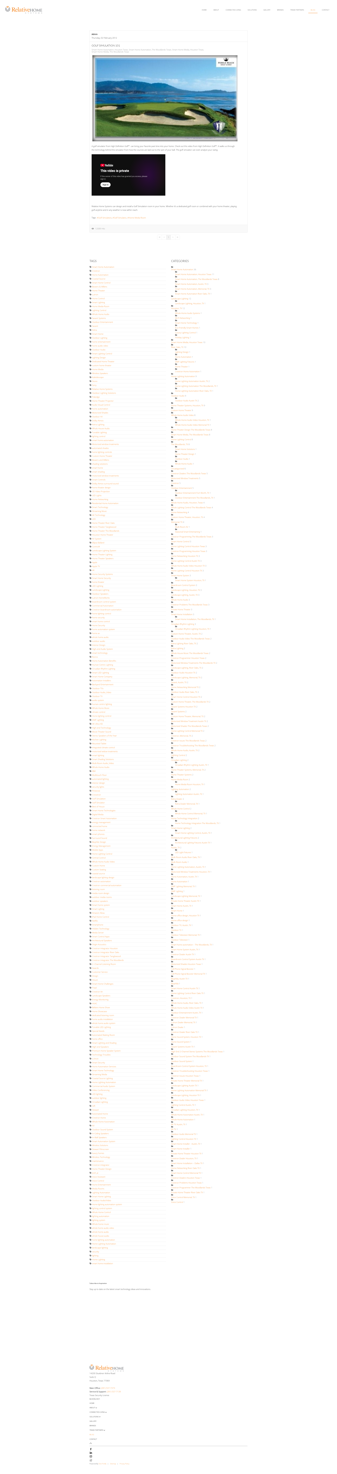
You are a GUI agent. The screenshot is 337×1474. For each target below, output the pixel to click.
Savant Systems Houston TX (183, 706)
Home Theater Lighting (102, 554)
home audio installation (102, 1019)
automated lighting (100, 779)
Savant (95, 326)
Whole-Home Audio (100, 767)
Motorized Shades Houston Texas (186, 964)
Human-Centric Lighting (102, 664)
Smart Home (97, 334)
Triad (94, 987)
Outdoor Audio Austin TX (186, 400)
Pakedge (96, 397)
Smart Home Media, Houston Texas (188, 50)
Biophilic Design (99, 842)
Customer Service (100, 972)
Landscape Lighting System (104, 550)
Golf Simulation (105, 217)
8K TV (174, 1129)
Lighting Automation (101, 1192)
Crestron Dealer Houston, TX (184, 1158)
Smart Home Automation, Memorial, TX (192, 289)
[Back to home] (24, 10)
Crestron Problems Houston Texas (186, 1182)
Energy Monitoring (100, 999)
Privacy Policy (124, 1464)
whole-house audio (100, 1236)
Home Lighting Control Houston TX (186, 570)
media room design (100, 893)
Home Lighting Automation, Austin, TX (187, 867)
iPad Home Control (100, 916)
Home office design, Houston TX (185, 915)
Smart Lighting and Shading (104, 1043)
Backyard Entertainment (102, 684)
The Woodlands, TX (179, 444)
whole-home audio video (103, 1228)
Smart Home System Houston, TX (189, 580)
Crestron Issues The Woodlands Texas (188, 740)
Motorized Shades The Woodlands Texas (189, 726)
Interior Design (98, 645)
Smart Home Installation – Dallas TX (186, 1163)
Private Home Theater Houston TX (186, 1153)
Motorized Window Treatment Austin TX (188, 721)
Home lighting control (101, 716)
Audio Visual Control (101, 404)
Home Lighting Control (102, 853)
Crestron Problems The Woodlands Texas (189, 604)
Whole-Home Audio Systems (187, 313)
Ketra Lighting (98, 424)
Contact (325, 10)
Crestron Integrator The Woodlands (108, 960)
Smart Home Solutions (185, 449)
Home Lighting (98, 1259)
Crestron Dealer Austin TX (182, 954)
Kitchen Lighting (99, 739)
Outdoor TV (97, 696)
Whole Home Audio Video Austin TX (186, 1007)
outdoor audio (98, 641)
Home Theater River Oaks (103, 523)
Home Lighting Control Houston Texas (188, 546)
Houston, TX (176, 308)
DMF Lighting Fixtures (184, 361)
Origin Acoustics (99, 944)
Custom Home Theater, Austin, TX (186, 633)
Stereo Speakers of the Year (104, 735)
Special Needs (98, 1031)
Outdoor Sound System (102, 1129)
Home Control (98, 298)
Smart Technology (100, 507)
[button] (91, 1443)
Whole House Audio (101, 428)
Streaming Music (99, 511)
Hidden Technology (100, 928)
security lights (98, 787)
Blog (313, 10)
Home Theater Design (101, 1169)
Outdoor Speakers (100, 594)
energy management (101, 822)
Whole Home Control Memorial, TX (190, 813)
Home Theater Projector (103, 401)
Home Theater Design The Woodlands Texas (190, 429)
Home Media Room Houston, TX (189, 784)
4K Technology (98, 515)
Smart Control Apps (101, 936)
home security (98, 617)
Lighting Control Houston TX (183, 1139)
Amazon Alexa (98, 913)
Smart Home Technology (103, 1070)
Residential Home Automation (105, 503)
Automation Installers (101, 680)
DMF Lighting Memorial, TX (183, 886)
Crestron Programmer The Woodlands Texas (191, 1187)
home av (96, 633)
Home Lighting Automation (104, 1082)
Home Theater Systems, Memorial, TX (187, 769)
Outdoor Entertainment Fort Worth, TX (192, 493)
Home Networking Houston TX (184, 556)
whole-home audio (100, 1232)
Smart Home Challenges (102, 983)
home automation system (103, 629)
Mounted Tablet (99, 743)
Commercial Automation (102, 605)
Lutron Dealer (177, 1027)
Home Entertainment (101, 1184)
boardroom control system (104, 601)
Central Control (99, 857)
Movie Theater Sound (101, 731)
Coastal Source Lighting (102, 1078)
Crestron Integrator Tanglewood (106, 956)
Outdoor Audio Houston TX (183, 672)
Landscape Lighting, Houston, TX (189, 303)
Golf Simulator (120, 217)
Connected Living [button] (233, 10)
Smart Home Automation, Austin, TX (191, 284)
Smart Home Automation (103, 267)
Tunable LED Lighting (101, 1027)
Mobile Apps (97, 850)
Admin (95, 34)
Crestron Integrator (100, 1165)
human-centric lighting (102, 704)
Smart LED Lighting (100, 672)
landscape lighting (100, 1247)
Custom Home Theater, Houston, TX (187, 517)
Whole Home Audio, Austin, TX (184, 750)
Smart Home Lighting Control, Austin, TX (192, 833)
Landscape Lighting (100, 590)
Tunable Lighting (99, 432)
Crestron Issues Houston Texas (185, 1075)
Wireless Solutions (100, 1145)
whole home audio (100, 637)
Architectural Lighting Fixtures (184, 837)
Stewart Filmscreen (100, 1149)
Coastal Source (98, 278)
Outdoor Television (179, 939)
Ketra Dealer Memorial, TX (186, 803)
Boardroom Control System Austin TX (187, 959)
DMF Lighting (98, 720)
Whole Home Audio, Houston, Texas (187, 502)
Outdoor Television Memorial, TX (185, 935)
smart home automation (103, 440)
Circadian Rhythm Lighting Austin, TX (191, 765)
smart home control (101, 621)
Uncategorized (177, 468)
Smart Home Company (102, 676)
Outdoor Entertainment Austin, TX (186, 1012)
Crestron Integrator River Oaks (105, 952)
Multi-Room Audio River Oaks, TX (185, 857)
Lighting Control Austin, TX (182, 1105)
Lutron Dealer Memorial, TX (183, 1022)
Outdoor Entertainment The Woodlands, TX (194, 497)
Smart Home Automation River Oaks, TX (192, 293)
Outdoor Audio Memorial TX (183, 1134)
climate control (98, 712)
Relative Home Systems (102, 389)
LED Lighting (97, 586)
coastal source (98, 873)
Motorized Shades (100, 412)
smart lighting (98, 755)
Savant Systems (99, 318)
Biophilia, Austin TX (179, 978)
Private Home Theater (181, 609)
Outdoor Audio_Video (101, 692)
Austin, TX (175, 847)
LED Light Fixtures (183, 852)
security (95, 1251)
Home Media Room (137, 217)
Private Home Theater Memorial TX (186, 1080)
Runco (95, 657)
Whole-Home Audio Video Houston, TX (192, 420)
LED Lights (96, 495)
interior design (98, 783)
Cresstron (96, 794)
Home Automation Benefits (104, 660)
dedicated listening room (103, 1015)
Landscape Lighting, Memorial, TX (185, 677)
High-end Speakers (100, 1046)
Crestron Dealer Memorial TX (184, 1017)
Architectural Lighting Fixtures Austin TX (192, 842)
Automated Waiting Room (103, 1035)
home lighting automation (103, 1239)
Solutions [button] (252, 10)
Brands (280, 10)
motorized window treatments (105, 475)
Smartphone (97, 924)
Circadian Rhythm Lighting (103, 668)
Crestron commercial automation (106, 885)
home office (97, 1039)
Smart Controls (98, 479)
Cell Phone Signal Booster (182, 969)
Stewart (95, 1109)
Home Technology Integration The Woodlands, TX (197, 823)
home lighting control (101, 613)
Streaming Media (99, 1074)
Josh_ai (95, 1173)
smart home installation (102, 1263)
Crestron (96, 271)
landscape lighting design (103, 877)
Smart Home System (180, 575)
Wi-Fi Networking (182, 318)
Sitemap (113, 1464)
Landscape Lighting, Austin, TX (184, 595)
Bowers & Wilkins (99, 286)
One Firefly (102, 1464)
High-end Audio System (102, 649)
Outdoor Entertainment (102, 322)
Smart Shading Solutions (103, 759)
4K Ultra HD (97, 723)
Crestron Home (99, 1117)
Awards (95, 968)
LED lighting (97, 1094)
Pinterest (96, 790)
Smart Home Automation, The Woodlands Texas (150, 50)
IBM (94, 771)
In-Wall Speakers (99, 1137)
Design (95, 976)
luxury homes (98, 1153)
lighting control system (102, 1208)
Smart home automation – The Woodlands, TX (191, 944)
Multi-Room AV (182, 527)
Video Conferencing (101, 1090)
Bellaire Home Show (101, 1007)
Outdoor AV (97, 416)
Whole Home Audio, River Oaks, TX (186, 1003)
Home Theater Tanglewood (104, 527)
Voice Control (98, 1180)
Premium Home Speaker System (106, 1050)
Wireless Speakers (100, 373)
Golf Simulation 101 (106, 45)
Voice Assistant (98, 1176)
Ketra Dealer (177, 799)
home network (98, 830)
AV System (96, 538)
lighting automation (100, 1216)
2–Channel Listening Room (104, 964)
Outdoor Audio (98, 349)
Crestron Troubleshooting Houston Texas (189, 1071)
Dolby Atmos (97, 420)
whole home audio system (103, 1023)
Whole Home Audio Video (103, 861)
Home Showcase (99, 1011)
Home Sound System (180, 1041)
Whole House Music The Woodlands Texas (190, 653)
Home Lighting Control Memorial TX (187, 731)
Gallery (266, 10)
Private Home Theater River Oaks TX (187, 1192)
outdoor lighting (99, 1098)
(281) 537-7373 (108, 1388)
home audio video (100, 345)
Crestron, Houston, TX (181, 998)
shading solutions (100, 464)
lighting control (98, 436)
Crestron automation (101, 881)
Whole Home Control (101, 1212)
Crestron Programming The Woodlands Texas (191, 536)
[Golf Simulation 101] (164, 98)
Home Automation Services (104, 1066)
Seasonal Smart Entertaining (187, 531)
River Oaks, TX (177, 347)
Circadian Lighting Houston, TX (185, 1109)
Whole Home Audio (100, 314)
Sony (94, 385)
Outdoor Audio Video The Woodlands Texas (190, 638)
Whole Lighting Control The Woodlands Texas (191, 507)
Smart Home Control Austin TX (184, 988)
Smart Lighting (98, 302)
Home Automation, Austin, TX (184, 876)
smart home (97, 467)
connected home (99, 826)
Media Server (98, 932)
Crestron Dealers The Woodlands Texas (188, 473)
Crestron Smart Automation (104, 818)
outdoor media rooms (102, 897)
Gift (93, 1106)
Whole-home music (100, 1224)
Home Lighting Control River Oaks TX (187, 993)
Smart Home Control (101, 282)
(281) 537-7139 (114, 1391)
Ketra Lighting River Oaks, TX (184, 643)
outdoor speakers (100, 901)
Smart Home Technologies (103, 810)
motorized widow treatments (105, 751)
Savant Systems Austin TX (182, 1046)
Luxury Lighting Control (185, 332)
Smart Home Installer (180, 1148)
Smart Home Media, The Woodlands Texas (110, 52)
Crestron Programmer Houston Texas (188, 658)
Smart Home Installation (182, 614)
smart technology (100, 653)
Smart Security (98, 1062)
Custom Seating (99, 869)
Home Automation (100, 274)
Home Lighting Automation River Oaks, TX (193, 391)
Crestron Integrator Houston (105, 948)
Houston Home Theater (102, 534)
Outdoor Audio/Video (101, 1200)
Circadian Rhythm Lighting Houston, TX (192, 629)
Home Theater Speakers (102, 558)
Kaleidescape (98, 377)
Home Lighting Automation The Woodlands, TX (195, 386)
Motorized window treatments (105, 444)
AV (93, 1125)
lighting (95, 1255)
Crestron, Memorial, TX (181, 735)
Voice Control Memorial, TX (183, 1197)
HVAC (94, 1003)
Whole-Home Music (100, 708)
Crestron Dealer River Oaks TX (184, 1032)
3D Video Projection (101, 491)
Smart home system (101, 905)
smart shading (98, 471)
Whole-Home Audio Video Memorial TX (192, 425)
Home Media (97, 369)
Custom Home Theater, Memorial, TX (187, 716)
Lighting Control (99, 310)
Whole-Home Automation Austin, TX (187, 1114)
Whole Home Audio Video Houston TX (188, 565)
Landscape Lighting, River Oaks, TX (186, 667)
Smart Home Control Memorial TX (186, 1173)
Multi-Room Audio (179, 862)
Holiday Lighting (182, 337)
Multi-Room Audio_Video (103, 763)
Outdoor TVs (97, 688)
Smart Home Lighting (101, 1196)
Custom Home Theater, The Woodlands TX (190, 701)
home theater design (101, 487)
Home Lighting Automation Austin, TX (191, 381)
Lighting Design (99, 357)
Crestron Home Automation (187, 371)
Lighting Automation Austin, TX (188, 794)
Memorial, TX (176, 522)
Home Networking (100, 499)
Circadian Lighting (100, 1102)
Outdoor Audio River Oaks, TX (184, 692)
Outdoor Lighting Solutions (104, 393)
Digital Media (97, 814)
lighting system (98, 1220)
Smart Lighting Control (102, 353)
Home (204, 10)
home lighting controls (102, 452)
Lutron (95, 294)
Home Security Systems (102, 574)
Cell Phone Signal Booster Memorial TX (188, 973)
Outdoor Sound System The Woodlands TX (190, 1056)
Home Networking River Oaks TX (185, 1168)
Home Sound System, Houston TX (186, 1037)
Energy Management (101, 846)
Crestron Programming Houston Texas (188, 551)
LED (94, 519)
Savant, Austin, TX (179, 682)
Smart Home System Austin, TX (184, 949)
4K (93, 570)
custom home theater (101, 365)
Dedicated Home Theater (103, 361)
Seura (94, 381)
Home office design (179, 920)
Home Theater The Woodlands (105, 530)
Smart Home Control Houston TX (185, 697)
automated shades (100, 448)
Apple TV (96, 566)
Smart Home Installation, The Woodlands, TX (194, 619)
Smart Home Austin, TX (181, 905)
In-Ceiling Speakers (100, 1133)
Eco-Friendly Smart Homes (187, 327)
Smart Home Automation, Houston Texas (110, 50)
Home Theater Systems (181, 774)
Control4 (96, 546)
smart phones (98, 834)
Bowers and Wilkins (100, 460)
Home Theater (98, 290)
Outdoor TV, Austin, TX (181, 925)
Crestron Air (97, 991)
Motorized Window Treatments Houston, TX (190, 871)
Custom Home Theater (102, 456)
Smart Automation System (103, 1141)
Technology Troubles (101, 1054)
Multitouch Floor (99, 775)
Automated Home (100, 1113)
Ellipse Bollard (98, 542)
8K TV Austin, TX (178, 1124)
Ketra (94, 330)
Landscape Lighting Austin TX (184, 1085)
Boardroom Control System (183, 585)
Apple (94, 562)
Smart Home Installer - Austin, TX (186, 1143)
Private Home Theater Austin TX (185, 901)
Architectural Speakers (102, 940)
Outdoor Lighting (99, 337)
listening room (98, 889)
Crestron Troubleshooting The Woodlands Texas (192, 745)
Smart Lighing (98, 909)
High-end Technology (101, 727)
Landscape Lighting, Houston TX (185, 1095)
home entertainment (101, 341)
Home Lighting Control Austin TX (185, 561)
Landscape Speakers (101, 995)
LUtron (95, 1058)
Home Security (98, 625)
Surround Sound (99, 838)
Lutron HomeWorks (101, 597)
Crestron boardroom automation (107, 609)
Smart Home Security (101, 578)
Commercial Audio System (103, 1086)
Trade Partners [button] (297, 10)
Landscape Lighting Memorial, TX (185, 896)
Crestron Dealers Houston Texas (185, 1177)
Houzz (95, 980)
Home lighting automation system (107, 1204)
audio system (98, 700)
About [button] (216, 10)
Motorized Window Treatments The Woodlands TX (193, 663)
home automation (100, 408)
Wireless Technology (101, 1157)
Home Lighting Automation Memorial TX (188, 1090)
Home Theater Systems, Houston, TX (187, 405)
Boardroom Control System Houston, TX (189, 1066)
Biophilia (175, 983)
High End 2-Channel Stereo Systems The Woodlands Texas (197, 1051)
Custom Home (98, 865)
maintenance (98, 1161)
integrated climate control (103, 747)
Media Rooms (98, 1188)
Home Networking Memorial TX (185, 687)
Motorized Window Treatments (185, 478)
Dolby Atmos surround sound (105, 483)
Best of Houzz (98, 806)
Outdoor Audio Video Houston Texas (187, 1100)
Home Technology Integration (184, 818)
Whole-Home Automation (103, 1121)
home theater (98, 582)
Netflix (95, 920)
